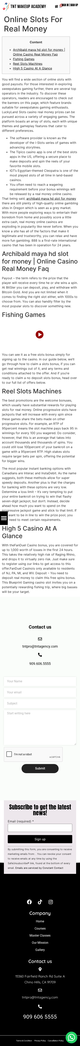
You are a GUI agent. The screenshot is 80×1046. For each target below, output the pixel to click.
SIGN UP (74, 5)
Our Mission (40, 943)
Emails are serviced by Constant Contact (39, 867)
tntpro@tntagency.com (40, 997)
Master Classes (40, 935)
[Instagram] (51, 902)
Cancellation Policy (56, 1041)
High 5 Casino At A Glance (32, 68)
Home (40, 921)
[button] (71, 1037)
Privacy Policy (40, 1041)
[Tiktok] (40, 902)
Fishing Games (23, 59)
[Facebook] (29, 902)
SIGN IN (65, 5)
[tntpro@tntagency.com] (40, 990)
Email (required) (21, 821)
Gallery (40, 950)
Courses (40, 928)
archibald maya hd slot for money (51, 198)
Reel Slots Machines (27, 64)
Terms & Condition (24, 1041)
